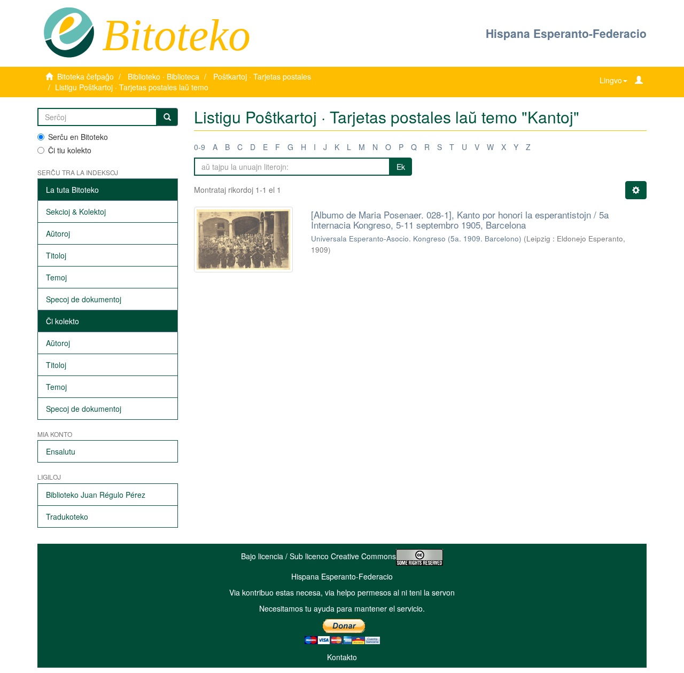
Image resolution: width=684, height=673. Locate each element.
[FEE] (68, 31)
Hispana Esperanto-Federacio (566, 33)
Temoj (56, 277)
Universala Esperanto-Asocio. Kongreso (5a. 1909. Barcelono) (416, 238)
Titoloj (56, 255)
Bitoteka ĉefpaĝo (85, 76)
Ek (401, 166)
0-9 (199, 147)
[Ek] (167, 117)
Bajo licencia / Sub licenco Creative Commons (318, 556)
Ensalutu (60, 451)
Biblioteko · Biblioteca (163, 76)
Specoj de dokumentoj (83, 299)
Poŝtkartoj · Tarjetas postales (262, 76)
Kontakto (342, 657)
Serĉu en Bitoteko (78, 136)
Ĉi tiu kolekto (69, 150)
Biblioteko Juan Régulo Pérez (95, 494)
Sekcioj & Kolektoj (76, 211)
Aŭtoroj (58, 233)
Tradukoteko (67, 516)
